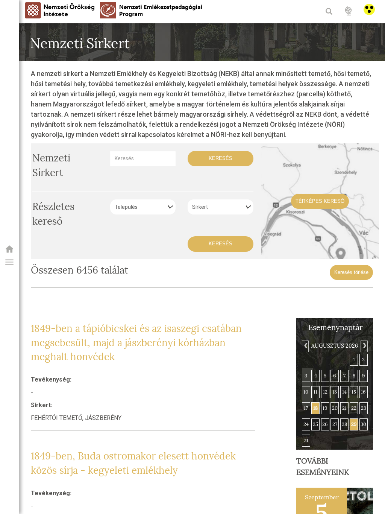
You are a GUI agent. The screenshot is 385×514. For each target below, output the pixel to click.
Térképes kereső (320, 201)
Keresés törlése (351, 272)
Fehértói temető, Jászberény (76, 417)
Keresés (220, 158)
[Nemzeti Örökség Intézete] (9, 251)
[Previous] (305, 346)
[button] (9, 262)
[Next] (364, 346)
